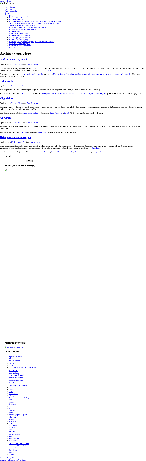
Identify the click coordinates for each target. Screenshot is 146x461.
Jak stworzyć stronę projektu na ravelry (23, 29)
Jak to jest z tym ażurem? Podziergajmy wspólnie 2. (27, 27)
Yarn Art (11, 452)
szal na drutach (77, 94)
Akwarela (5, 117)
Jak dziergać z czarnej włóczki (20, 17)
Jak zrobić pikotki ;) (16, 31)
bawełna (12, 363)
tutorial (28, 74)
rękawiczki (12, 417)
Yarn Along (13, 450)
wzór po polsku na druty (18, 446)
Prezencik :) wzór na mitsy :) (19, 33)
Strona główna (10, 7)
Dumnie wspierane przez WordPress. (13, 460)
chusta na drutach (16, 375)
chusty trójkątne (33, 113)
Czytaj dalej (50, 70)
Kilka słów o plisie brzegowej (20, 44)
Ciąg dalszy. (7, 98)
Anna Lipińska (32, 64)
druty (11, 392)
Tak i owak (6, 81)
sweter (11, 419)
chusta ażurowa (14, 373)
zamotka (11, 454)
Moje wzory (9, 9)
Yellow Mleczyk (6, 1)
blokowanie (12, 365)
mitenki (12, 410)
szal (23, 74)
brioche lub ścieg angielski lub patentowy (22, 367)
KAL (10, 400)
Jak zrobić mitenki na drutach (19, 36)
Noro (61, 74)
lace (10, 408)
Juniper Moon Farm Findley (19, 398)
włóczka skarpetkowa (15, 448)
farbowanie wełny (14, 394)
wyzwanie (103, 74)
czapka (12, 382)
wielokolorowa (93, 74)
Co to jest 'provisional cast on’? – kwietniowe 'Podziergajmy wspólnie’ (34, 23)
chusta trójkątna (16, 377)
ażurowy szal (45, 94)
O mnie (7, 13)
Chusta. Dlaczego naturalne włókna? (22, 25)
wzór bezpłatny (113, 74)
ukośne (76, 152)
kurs (10, 406)
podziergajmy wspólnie (72, 74)
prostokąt (70, 152)
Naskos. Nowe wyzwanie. (14, 59)
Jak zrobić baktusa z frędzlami (20, 46)
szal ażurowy (13, 425)
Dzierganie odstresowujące (15, 137)
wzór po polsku (37, 74)
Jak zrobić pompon (16, 19)
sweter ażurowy (13, 421)
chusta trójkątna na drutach (16, 380)
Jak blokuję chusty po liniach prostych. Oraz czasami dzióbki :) (32, 42)
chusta (24, 94)
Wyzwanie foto (13, 436)
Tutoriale (8, 15)
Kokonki (12, 404)
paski (69, 94)
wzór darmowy (13, 440)
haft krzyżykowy (13, 396)
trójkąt (66, 113)
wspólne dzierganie (15, 434)
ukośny (84, 74)
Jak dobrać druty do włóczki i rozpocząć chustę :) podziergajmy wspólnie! (36, 21)
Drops (11, 390)
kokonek (11, 402)
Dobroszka (12, 388)
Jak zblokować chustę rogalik (19, 40)
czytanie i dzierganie (18, 385)
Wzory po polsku (11, 11)
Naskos (56, 74)
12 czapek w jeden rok (16, 356)
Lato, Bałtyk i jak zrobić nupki (20, 38)
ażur (11, 358)
